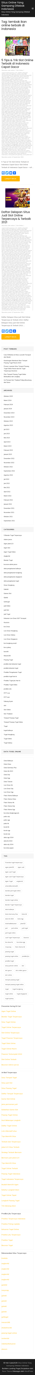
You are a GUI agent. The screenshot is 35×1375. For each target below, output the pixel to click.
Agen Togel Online (10, 552)
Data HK (24, 914)
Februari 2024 (8, 404)
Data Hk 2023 (8, 771)
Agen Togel (9, 881)
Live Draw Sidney (9, 635)
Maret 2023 (7, 446)
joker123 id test (20, 106)
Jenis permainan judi (9, 1104)
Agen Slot (7, 548)
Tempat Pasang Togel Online (13, 722)
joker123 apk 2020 (7, 82)
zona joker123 (27, 154)
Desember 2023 (9, 413)
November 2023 (9, 417)
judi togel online (10, 933)
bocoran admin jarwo (10, 564)
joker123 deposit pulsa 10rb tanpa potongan (16, 91)
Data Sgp (7, 778)
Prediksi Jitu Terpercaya (10, 1235)
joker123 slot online (12, 131)
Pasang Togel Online (9, 1115)
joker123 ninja (10, 120)
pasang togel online (11, 956)
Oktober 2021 (8, 516)
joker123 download (17, 94)
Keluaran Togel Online (10, 1229)
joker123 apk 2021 (19, 82)
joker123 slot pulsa (25, 131)
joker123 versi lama (18, 137)
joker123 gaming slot (12, 103)
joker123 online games (16, 123)
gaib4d (4, 1285)
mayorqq (8, 947)
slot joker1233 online (25, 152)
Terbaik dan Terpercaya (11, 1142)
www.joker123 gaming (15, 154)
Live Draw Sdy (8, 788)
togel (7, 989)
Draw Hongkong (9, 585)
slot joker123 (14, 152)
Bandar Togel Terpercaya (13, 905)
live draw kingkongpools (11, 813)
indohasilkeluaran (7, 80)
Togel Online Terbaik (9, 1168)
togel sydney (9, 999)
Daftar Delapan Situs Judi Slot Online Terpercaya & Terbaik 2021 (16, 217)
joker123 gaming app (11, 99)
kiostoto (26, 938)
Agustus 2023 (8, 425)
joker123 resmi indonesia (14, 127)
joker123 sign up (21, 128)
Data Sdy (7, 775)
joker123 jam (10, 110)
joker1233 (22, 144)
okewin (4, 1349)
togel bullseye (8, 730)
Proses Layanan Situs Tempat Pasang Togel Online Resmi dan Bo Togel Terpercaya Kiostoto (16, 368)
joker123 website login (12, 143)
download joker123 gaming (10, 75)
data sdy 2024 (8, 844)
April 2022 (7, 492)
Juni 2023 (7, 433)
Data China (7, 764)
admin (13, 70)
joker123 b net (6, 86)
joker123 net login (17, 117)
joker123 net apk (19, 116)
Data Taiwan (8, 781)
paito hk (6, 823)
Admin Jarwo (8, 539)
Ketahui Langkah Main (10, 1190)
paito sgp (7, 820)
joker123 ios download (9, 108)
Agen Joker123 (8, 544)
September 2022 (9, 471)
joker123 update (7, 137)
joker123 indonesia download (17, 107)
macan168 (5, 1322)
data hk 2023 (9, 919)
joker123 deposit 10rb (8, 90)
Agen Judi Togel (10, 872)
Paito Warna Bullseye (11, 795)
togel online (9, 994)
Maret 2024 (7, 400)
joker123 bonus (15, 86)
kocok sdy (7, 834)
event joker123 (14, 77)
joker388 (7, 145)
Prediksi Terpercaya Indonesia (13, 1219)
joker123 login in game (14, 115)
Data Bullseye (8, 761)
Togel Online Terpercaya (11, 1027)
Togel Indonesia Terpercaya (12, 1179)
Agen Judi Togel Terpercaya (14, 877)
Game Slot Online (8, 1099)
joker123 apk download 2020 (20, 83)
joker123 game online (10, 96)
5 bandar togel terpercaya (13, 863)
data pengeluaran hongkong (13, 573)
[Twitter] (7, 172)
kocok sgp (7, 830)
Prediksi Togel (7, 1240)
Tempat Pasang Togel (11, 718)
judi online (14, 928)
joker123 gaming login (13, 100)
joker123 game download (14, 95)
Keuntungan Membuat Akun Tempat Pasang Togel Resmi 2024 (15, 362)
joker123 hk (9, 104)
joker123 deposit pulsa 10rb (10, 91)
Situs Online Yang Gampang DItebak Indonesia (12, 6)
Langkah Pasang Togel (10, 1200)
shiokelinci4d (6, 1328)
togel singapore (22, 994)
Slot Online (19, 70)
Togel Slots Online (8, 1043)
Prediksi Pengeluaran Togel (13, 672)
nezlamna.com (12, 149)
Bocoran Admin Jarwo (10, 1065)
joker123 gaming (14, 98)
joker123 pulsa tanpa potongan (11, 125)
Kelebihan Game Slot (9, 1110)
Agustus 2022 (8, 475)
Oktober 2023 (8, 421)
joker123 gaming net (12, 102)
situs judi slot (13, 150)
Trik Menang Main (8, 1206)
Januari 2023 (8, 454)
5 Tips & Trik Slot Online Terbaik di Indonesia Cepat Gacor (17, 63)
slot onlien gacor (21, 970)
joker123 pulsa (22, 124)
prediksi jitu (25, 956)
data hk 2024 (8, 841)
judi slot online (13, 148)
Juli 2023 (6, 429)
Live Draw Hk (8, 785)
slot (5, 705)
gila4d (4, 1296)
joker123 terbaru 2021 (13, 135)
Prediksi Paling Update (10, 1224)
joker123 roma (10, 128)
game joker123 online (17, 78)
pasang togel (9, 952)
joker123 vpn (14, 141)
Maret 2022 (7, 496)
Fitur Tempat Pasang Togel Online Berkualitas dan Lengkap (15, 375)
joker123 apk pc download (10, 84)
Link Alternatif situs (9, 1131)
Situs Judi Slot (6, 1083)
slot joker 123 (6, 152)
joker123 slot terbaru (8, 133)
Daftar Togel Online (9, 1126)
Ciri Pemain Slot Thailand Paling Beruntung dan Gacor (17, 381)
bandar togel (9, 895)
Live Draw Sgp (8, 792)
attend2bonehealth (11, 886)
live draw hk (9, 942)
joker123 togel (13, 136)
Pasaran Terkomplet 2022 (11, 1054)
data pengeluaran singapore (13, 577)
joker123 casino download (10, 88)
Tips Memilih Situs (8, 1136)
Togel (5, 726)
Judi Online (7, 606)
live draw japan (9, 848)
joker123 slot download (12, 129)
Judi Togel (7, 614)
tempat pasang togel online (14, 984)
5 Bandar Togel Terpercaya (13, 535)
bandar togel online (11, 900)
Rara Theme (7, 1371)
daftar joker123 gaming (9, 74)
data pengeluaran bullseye (12, 568)
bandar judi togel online (13, 891)
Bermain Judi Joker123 (10, 1158)
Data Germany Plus (10, 768)
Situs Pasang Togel (9, 1088)
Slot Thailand (8, 714)
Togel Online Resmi (9, 1049)
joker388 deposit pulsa (17, 145)
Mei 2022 (7, 487)
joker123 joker (19, 110)
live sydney (7, 647)
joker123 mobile (9, 116)
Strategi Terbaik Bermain (11, 1152)
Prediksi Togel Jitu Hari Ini (12, 680)
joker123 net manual (13, 119)
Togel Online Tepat (8, 1195)
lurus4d (6, 651)
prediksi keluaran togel (11, 668)
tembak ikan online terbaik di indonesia (14, 308)
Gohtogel (7, 602)
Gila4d (6, 597)
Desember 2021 (9, 508)
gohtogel (4, 1317)
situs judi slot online (24, 150)
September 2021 (9, 521)
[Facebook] (3, 172)
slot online (5, 153)
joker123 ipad (20, 108)
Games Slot (7, 593)
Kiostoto (6, 622)
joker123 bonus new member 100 (20, 87)
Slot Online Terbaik (8, 1059)
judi (6, 928)
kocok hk (6, 827)
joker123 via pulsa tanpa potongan (20, 140)
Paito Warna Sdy (9, 806)
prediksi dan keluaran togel (12, 664)
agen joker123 (9, 867)
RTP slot (7, 697)
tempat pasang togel (12, 980)
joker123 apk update (25, 84)
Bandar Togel (8, 560)
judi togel (25, 928)
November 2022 (9, 462)
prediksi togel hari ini (10, 676)
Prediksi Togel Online (10, 685)
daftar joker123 (23, 73)
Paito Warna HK (20, 947)
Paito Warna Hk (9, 802)
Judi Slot (6, 610)
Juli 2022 (6, 479)
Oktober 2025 (8, 396)
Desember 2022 (9, 458)
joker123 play (13, 124)
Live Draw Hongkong (10, 631)
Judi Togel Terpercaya (12, 938)
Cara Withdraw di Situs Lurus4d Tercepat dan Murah (17, 356)
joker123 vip (5, 141)
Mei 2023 (7, 438)
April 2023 (7, 442)
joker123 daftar (23, 88)
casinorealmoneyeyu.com (9, 73)
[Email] (11, 172)
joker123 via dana (15, 139)
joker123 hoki (18, 104)
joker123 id (12, 106)
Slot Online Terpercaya (10, 1033)
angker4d (20, 881)
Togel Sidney (8, 743)
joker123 (15, 80)
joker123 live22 (20, 112)
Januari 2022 (8, 504)
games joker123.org (16, 79)
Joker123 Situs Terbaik (10, 1147)
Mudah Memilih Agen (9, 1184)
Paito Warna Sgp (9, 809)
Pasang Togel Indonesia (10, 1174)
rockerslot (5, 1338)
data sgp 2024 (8, 837)
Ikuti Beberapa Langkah (10, 1120)
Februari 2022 (8, 500)
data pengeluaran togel (11, 581)
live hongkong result (10, 643)
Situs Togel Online (8, 1022)
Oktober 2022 (8, 467)
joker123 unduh (23, 136)
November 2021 (9, 512)
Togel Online (8, 739)
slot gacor (8, 970)
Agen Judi (21, 867)
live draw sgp (21, 942)
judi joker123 (16, 147)
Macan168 (7, 656)
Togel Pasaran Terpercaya (11, 1038)
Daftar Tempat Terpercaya (12, 1094)
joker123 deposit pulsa (23, 90)
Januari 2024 (8, 409)
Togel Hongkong (9, 734)
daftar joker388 (22, 74)
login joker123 (22, 148)
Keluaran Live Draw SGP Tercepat (15, 618)
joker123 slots (19, 133)
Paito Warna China (10, 799)
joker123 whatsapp (12, 144)
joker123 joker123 (15, 111)
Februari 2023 (8, 450)
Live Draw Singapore (10, 639)
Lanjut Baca (10, 179)
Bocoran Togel (7, 1245)
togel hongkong (18, 989)
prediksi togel (9, 961)
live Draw (7, 627)
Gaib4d (6, 589)
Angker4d (7, 556)
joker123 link (11, 112)
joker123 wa (22, 141)
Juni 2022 (7, 483)
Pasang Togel (8, 660)
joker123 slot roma (7, 132)
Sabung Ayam (8, 701)
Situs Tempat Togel (9, 1077)
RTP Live (7, 693)
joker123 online (10, 121)
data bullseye (9, 909)
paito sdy (7, 816)
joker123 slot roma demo (21, 132)
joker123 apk (23, 80)
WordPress (28, 1371)
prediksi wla (7, 689)
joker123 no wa (20, 120)
